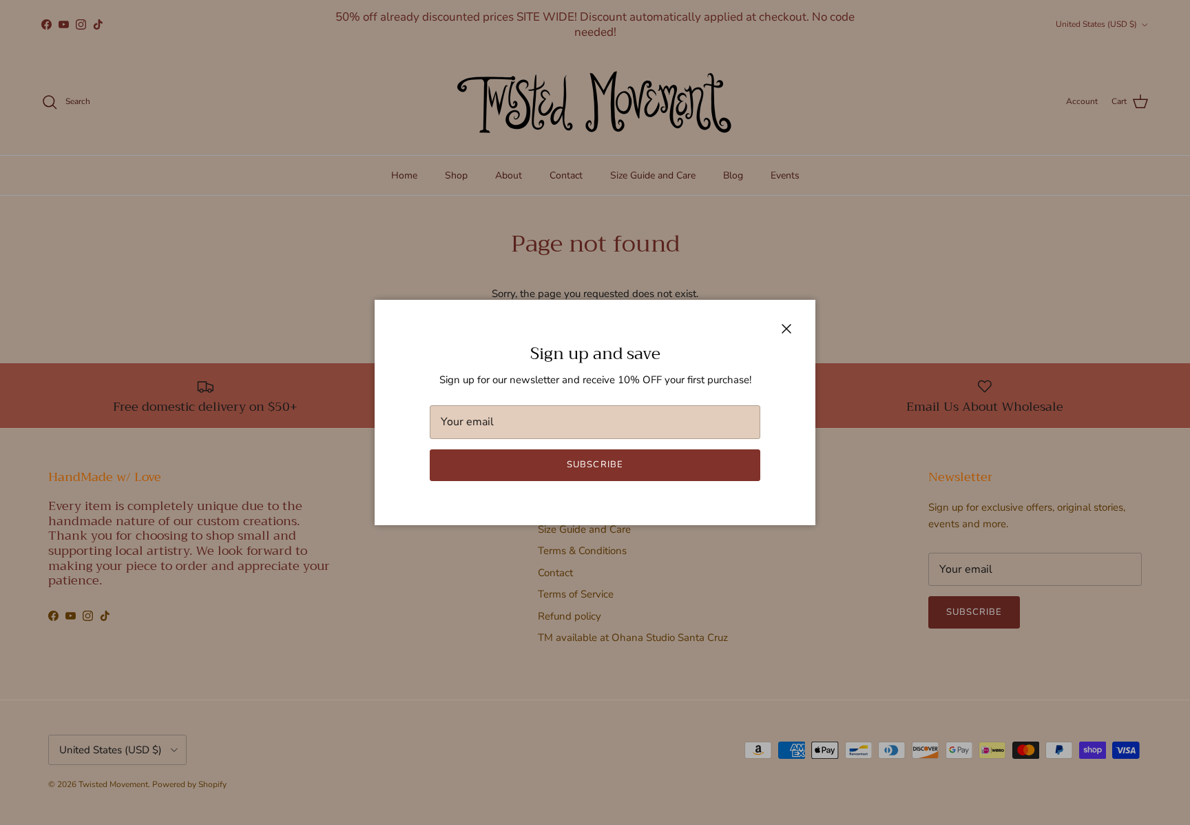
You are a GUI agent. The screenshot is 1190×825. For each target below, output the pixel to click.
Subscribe (595, 464)
